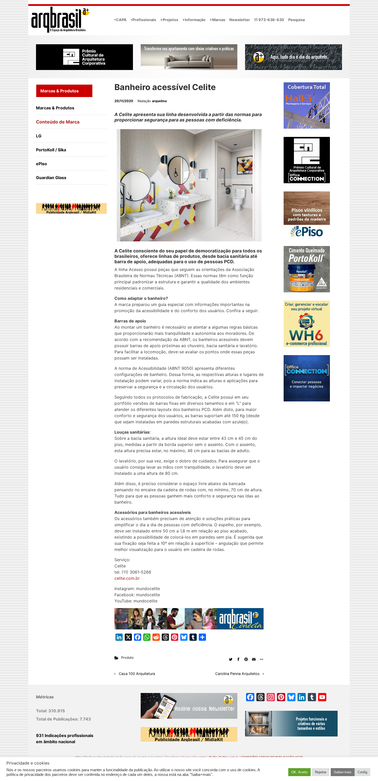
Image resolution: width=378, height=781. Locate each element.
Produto (127, 658)
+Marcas (217, 19)
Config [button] (362, 772)
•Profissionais (143, 19)
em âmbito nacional (55, 741)
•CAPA (120, 19)
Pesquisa (296, 19)
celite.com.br (127, 578)
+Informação (193, 19)
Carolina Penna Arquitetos (237, 673)
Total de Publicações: (58, 719)
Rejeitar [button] (320, 772)
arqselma (159, 101)
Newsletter (239, 19)
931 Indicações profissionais (64, 735)
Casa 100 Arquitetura (137, 673)
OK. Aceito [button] (299, 772)
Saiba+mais (343, 772)
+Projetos (169, 19)
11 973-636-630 (269, 19)
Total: (42, 710)
